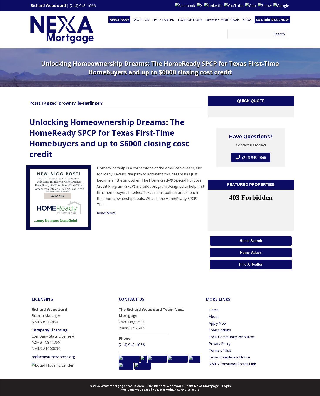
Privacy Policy (220, 343)
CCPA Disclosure (188, 389)
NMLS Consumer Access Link (232, 364)
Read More (106, 212)
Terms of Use (220, 350)
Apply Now (217, 323)
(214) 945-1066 (83, 5)
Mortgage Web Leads (135, 389)
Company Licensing (49, 330)
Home (214, 309)
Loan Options (220, 330)
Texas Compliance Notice (229, 357)
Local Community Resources (232, 336)
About (214, 316)
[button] (185, 5)
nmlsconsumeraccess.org (53, 356)
